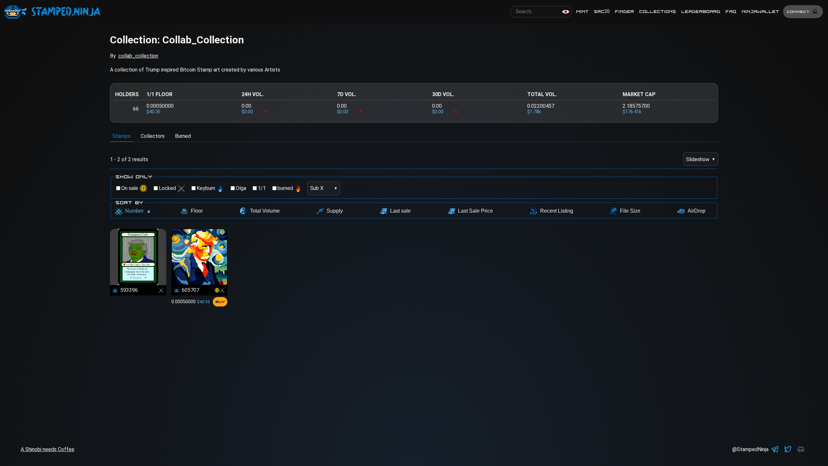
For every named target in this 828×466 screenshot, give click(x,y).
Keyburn (206, 188)
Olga (241, 188)
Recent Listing (556, 211)
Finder (624, 11)
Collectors (153, 136)
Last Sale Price (475, 211)
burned (285, 188)
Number (138, 211)
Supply (335, 211)
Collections (657, 11)
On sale (129, 188)
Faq (730, 11)
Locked (167, 188)
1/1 (262, 188)
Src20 (602, 11)
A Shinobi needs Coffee (47, 449)
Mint (582, 11)
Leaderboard (700, 11)
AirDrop (696, 211)
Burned (183, 136)
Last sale (400, 211)
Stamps (121, 136)
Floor (197, 211)
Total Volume (265, 211)
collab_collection (138, 56)
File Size (630, 211)
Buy (220, 302)
